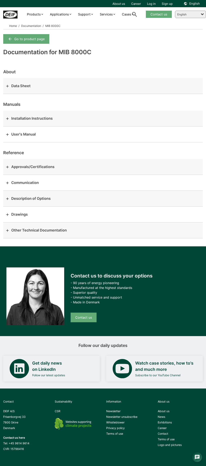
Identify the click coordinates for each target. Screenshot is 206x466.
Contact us (83, 317)
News (161, 416)
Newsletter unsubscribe (121, 416)
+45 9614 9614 (19, 443)
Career (162, 428)
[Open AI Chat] (197, 457)
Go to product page (29, 39)
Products (34, 14)
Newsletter (113, 411)
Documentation (30, 26)
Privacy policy (115, 428)
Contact (163, 433)
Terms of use (114, 433)
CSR (57, 411)
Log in (151, 4)
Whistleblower (115, 422)
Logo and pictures (170, 445)
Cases (126, 14)
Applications (59, 14)
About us (163, 411)
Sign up (167, 4)
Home (13, 26)
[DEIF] (10, 14)
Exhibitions (165, 422)
